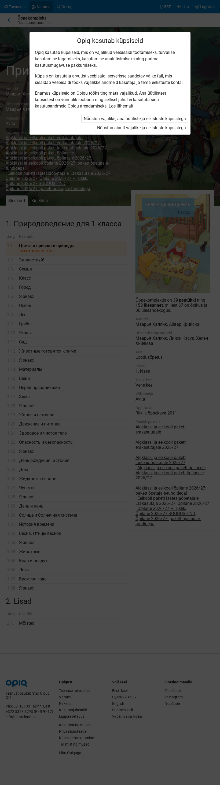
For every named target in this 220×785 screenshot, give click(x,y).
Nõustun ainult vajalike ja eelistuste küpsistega (141, 127)
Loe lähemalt (121, 106)
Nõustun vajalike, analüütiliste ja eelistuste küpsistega (135, 118)
